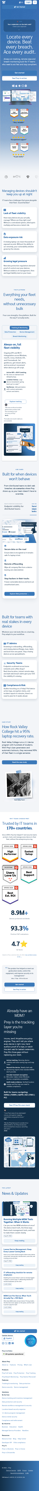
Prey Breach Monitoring (10, 1377)
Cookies (30, 1470)
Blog (14, 1439)
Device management (21, 1387)
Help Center (22, 1439)
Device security (7, 1387)
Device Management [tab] (27, 332)
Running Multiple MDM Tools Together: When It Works (18, 1220)
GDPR (19, 1470)
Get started (19, 73)
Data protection (24, 1383)
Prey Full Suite (7, 1373)
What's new (28, 1365)
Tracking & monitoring (10, 1383)
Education (13, 1427)
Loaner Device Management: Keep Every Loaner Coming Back (18, 1251)
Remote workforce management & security (17, 1405)
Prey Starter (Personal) (28, 1377)
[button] (35, 2)
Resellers (25, 1430)
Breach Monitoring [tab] (19, 336)
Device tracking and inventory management (17, 1398)
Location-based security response (13, 1409)
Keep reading (19, 1240)
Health (20, 1427)
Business (5, 1427)
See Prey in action (19, 78)
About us (5, 1365)
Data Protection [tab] (10, 332)
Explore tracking (16, 401)
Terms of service (11, 1470)
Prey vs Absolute (8, 1449)
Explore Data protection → (19, 594)
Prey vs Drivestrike (8, 1452)
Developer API (7, 1442)
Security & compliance (17, 1473)
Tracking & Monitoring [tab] (20, 328)
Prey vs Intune (20, 1449)
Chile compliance (19, 1442)
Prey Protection (19, 1373)
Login (28, 2)
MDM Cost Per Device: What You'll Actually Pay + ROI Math (17, 1297)
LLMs (27, 1473)
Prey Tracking (31, 1373)
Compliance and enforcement (12, 1420)
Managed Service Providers (11, 1430)
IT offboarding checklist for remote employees (18, 1274)
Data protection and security (12, 1402)
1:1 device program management (13, 1413)
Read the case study (19, 762)
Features (13, 1365)
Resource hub (7, 1439)
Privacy (24, 1470)
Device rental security (9, 1417)
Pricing (20, 1365)
